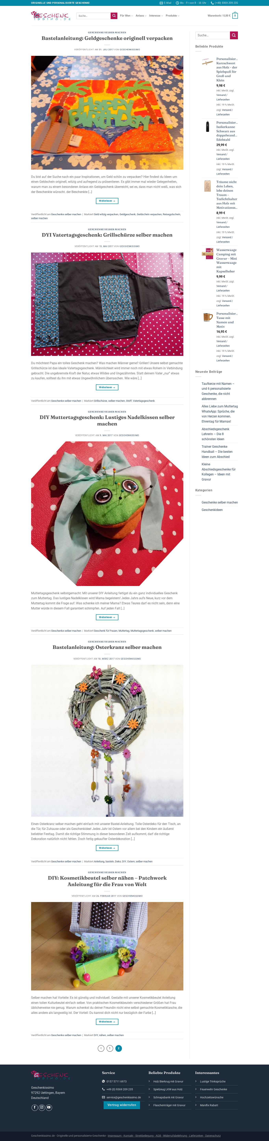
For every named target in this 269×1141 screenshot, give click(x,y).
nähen (102, 1035)
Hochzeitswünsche (211, 1097)
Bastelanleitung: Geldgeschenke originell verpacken (107, 38)
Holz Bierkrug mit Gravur (168, 1081)
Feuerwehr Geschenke (213, 1089)
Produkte (171, 15)
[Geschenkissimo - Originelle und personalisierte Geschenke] (50, 16)
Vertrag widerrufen (122, 1105)
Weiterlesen (107, 200)
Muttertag (124, 630)
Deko (118, 861)
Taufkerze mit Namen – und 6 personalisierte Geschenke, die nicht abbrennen (218, 391)
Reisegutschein (171, 214)
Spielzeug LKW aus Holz (168, 1089)
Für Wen (125, 15)
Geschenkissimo (130, 49)
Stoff (129, 400)
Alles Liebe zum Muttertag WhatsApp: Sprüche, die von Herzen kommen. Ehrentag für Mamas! (220, 413)
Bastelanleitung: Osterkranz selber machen (107, 647)
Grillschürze (100, 400)
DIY (124, 861)
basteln (110, 861)
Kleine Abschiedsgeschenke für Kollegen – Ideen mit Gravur (219, 471)
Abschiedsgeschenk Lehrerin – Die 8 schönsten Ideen (215, 434)
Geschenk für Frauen (105, 630)
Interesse (154, 15)
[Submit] (114, 16)
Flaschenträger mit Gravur (169, 1105)
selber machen (39, 218)
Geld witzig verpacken (106, 214)
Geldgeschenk (128, 214)
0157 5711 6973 (116, 1081)
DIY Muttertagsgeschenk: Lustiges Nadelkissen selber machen (107, 420)
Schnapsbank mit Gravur (168, 1097)
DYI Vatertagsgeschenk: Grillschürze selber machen (107, 235)
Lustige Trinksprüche (212, 1081)
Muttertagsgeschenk (142, 630)
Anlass (140, 15)
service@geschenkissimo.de (123, 1097)
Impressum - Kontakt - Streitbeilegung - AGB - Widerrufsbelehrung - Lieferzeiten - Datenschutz (164, 1135)
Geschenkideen (212, 510)
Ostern (131, 861)
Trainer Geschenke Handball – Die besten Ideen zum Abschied (217, 451)
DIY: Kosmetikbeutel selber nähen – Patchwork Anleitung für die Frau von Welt (107, 881)
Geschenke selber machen (107, 32)
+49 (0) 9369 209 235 (119, 1089)
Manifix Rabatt (209, 1105)
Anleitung (99, 861)
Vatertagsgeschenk (144, 400)
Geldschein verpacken (149, 214)
